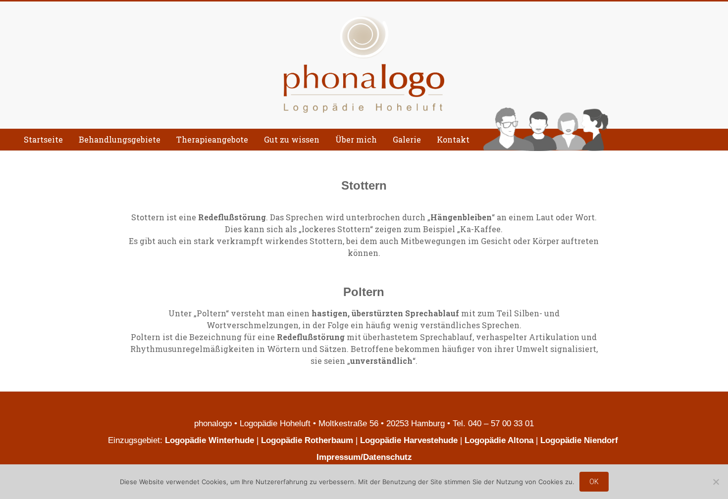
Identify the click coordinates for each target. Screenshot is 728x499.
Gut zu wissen (291, 139)
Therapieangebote (212, 139)
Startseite (43, 139)
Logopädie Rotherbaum (307, 440)
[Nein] (716, 482)
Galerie (407, 139)
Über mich (356, 139)
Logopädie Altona (499, 440)
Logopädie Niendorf (580, 440)
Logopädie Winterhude (209, 440)
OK (594, 482)
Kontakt (453, 139)
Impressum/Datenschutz (364, 457)
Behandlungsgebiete (119, 139)
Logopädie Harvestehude (409, 440)
